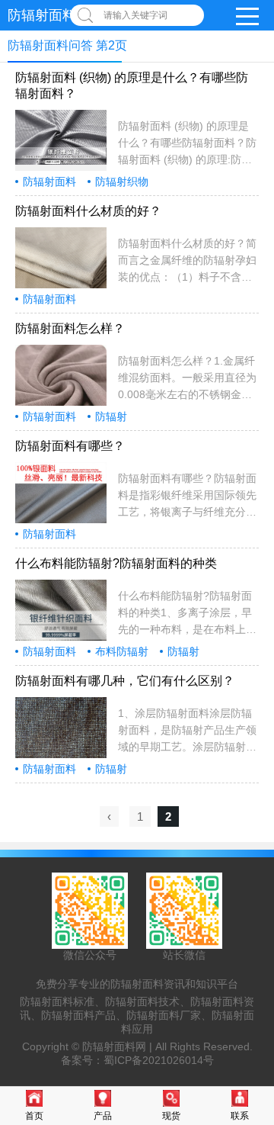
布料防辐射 (121, 651)
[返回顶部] (258, 997)
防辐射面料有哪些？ (70, 445)
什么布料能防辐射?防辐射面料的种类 (116, 563)
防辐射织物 (121, 181)
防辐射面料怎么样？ (70, 328)
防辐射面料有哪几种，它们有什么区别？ (124, 680)
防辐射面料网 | (118, 1046)
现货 (171, 1116)
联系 (240, 1116)
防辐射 (111, 416)
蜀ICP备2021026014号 (159, 1060)
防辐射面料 (49, 181)
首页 (34, 1116)
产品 (103, 1116)
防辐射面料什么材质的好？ (88, 210)
